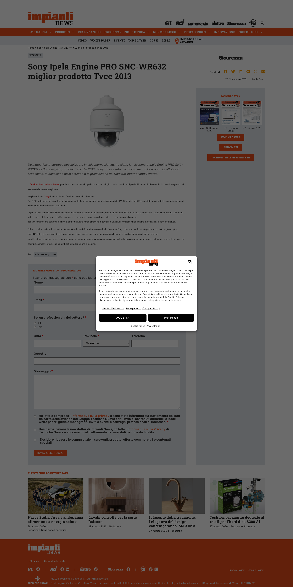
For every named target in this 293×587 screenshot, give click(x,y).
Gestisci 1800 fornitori (113, 308)
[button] (189, 262)
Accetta (122, 317)
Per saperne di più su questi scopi (143, 308)
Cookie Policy (138, 326)
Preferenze (171, 317)
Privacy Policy (153, 326)
